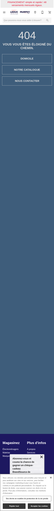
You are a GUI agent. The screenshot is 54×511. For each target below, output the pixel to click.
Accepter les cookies (39, 506)
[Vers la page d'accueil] (20, 12)
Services (31, 452)
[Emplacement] (35, 12)
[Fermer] (51, 478)
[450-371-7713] (42, 12)
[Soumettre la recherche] (47, 20)
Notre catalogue (27, 69)
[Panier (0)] (50, 12)
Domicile (27, 58)
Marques (7, 456)
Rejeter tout (14, 506)
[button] (4, 12)
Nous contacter (27, 80)
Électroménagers (10, 449)
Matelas (6, 452)
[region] (27, 492)
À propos (31, 449)
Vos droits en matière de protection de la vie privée (27, 498)
